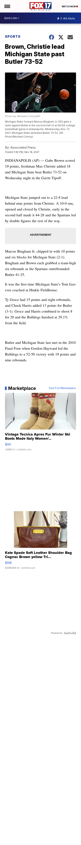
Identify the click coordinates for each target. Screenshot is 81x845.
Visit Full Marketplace (62, 388)
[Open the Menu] (7, 6)
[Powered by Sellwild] (70, 633)
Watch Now (69, 6)
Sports (13, 36)
